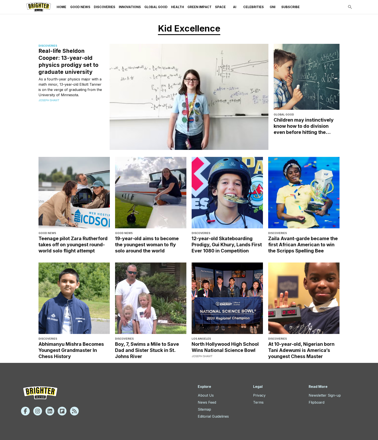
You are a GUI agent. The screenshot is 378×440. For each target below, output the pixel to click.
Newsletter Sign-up (325, 395)
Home (61, 7)
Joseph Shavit (49, 100)
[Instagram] (37, 411)
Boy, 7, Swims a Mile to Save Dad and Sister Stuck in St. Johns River (147, 350)
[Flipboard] (62, 411)
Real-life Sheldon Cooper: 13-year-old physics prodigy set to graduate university (68, 61)
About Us (206, 395)
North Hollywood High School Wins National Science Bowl (225, 347)
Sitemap (204, 409)
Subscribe (290, 7)
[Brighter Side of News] (38, 7)
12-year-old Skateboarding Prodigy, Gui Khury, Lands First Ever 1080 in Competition (227, 245)
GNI (272, 7)
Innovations (130, 7)
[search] (350, 7)
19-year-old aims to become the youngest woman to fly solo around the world (147, 245)
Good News (80, 7)
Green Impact (199, 7)
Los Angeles (201, 338)
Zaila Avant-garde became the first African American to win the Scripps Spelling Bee (303, 245)
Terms (258, 402)
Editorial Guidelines (213, 416)
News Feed (207, 402)
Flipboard (316, 402)
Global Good (156, 7)
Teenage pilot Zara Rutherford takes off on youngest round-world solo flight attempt (73, 245)
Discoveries (104, 7)
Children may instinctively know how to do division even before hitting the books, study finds (304, 126)
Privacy (259, 395)
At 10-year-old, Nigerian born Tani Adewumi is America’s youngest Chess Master (301, 350)
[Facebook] (25, 411)
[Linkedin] (50, 411)
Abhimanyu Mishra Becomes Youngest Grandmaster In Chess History (71, 350)
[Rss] (74, 411)
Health (177, 7)
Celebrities (253, 7)
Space (220, 7)
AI (234, 7)
